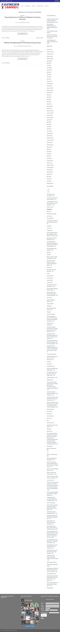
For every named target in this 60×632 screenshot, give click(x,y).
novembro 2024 (50, 54)
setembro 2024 (50, 58)
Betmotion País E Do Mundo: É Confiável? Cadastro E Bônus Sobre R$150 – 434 (52, 263)
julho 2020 (49, 122)
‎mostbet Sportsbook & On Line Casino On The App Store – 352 (52, 358)
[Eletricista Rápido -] (10, 6)
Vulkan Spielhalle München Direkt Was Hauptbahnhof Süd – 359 (52, 517)
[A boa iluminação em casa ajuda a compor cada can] (36, 622)
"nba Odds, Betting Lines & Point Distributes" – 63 (52, 198)
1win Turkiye (49, 216)
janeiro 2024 (49, 69)
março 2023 (49, 81)
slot (47, 452)
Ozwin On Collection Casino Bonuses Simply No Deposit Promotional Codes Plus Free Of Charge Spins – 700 (52, 404)
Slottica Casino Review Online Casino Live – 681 (52, 473)
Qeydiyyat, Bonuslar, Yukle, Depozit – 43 (52, 425)
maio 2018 (49, 181)
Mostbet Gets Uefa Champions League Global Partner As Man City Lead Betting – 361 (52, 336)
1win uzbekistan (50, 218)
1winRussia (49, 225)
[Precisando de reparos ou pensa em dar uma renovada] (23, 605)
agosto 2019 (49, 147)
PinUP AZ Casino (50, 422)
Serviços (34, 5)
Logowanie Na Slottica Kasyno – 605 (51, 309)
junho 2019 (49, 151)
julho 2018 (49, 176)
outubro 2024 (49, 56)
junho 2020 (49, 124)
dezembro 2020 (50, 110)
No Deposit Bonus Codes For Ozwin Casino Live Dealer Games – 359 (52, 374)
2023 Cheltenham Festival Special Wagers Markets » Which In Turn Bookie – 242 (52, 234)
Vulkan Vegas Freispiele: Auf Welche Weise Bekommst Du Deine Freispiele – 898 (52, 570)
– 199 (48, 189)
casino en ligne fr (50, 275)
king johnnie (49, 305)
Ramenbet (49, 428)
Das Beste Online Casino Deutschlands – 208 (52, 285)
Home (22, 5)
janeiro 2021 (49, 108)
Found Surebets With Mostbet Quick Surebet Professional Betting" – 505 (52, 294)
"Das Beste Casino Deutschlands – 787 (51, 195)
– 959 (48, 191)
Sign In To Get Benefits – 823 (52, 449)
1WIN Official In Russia (51, 213)
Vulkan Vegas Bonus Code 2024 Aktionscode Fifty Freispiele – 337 (52, 552)
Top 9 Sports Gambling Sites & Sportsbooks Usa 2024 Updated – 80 (52, 494)
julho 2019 (49, 149)
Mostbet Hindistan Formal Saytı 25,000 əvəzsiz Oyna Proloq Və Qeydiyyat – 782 (52, 342)
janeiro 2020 (49, 135)
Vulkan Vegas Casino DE (52, 562)
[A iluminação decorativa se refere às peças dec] (28, 609)
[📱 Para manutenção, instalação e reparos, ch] (32, 605)
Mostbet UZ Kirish (50, 366)
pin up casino (49, 413)
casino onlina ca (50, 278)
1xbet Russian (49, 230)
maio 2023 (49, 76)
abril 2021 (49, 101)
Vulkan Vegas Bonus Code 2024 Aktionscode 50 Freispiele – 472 (52, 546)
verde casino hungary (51, 502)
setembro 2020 (50, 117)
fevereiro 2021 (50, 106)
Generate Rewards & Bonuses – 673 (51, 300)
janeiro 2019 (49, 162)
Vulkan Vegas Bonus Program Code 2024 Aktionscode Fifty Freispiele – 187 (52, 558)
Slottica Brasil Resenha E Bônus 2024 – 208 (52, 459)
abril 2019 (49, 156)
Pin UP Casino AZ (50, 415)
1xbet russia (49, 228)
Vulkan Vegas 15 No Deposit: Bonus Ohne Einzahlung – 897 (51, 522)
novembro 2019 (50, 140)
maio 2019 (49, 153)
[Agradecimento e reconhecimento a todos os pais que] (23, 609)
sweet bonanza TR (50, 480)
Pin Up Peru (49, 418)
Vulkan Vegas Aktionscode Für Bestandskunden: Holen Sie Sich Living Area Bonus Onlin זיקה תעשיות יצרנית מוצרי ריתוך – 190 (52, 534)
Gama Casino (49, 297)
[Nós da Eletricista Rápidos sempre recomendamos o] (28, 605)
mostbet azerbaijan (51, 314)
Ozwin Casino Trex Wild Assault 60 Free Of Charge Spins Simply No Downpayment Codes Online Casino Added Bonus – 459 (52, 385)
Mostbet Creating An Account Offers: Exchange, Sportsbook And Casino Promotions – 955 (52, 329)
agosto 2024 (49, 60)
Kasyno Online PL (50, 303)
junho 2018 (49, 178)
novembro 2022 (50, 90)
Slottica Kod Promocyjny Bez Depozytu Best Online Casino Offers (52, 36)
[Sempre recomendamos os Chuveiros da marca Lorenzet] (28, 618)
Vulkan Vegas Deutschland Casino (52, 565)
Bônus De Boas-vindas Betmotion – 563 (51, 270)
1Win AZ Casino (50, 207)
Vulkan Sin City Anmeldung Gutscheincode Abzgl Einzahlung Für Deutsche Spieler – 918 (52, 507)
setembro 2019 (50, 144)
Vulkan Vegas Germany (51, 573)
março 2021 (49, 103)
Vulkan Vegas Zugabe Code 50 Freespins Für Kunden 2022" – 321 (52, 584)
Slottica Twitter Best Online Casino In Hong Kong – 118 (52, 477)
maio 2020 (49, 126)
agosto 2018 (49, 174)
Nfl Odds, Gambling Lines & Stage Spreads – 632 (52, 369)
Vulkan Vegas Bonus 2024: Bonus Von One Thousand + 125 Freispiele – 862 (52, 541)
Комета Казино (50, 587)
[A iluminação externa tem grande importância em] (23, 622)
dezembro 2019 (50, 137)
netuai (28, 22)
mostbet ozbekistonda (51, 354)
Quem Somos (27, 5)
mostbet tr (49, 361)
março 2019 (49, 158)
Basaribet (49, 254)
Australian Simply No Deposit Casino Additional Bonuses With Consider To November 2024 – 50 (52, 244)
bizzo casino (49, 267)
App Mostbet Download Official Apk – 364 (52, 238)
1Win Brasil (22, 15)
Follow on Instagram (30, 626)
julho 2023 (49, 72)
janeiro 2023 (49, 85)
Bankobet (49, 252)
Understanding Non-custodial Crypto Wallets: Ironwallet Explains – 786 (52, 499)
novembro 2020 (50, 112)
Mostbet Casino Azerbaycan (50, 324)
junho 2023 (49, 74)
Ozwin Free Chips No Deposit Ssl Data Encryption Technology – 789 (52, 393)
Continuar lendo (22, 33)
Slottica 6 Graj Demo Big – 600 (52, 455)
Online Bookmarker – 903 (52, 377)
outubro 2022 (49, 92)
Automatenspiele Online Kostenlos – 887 (51, 249)
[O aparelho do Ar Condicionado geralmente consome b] (36, 614)
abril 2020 (49, 128)
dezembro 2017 (50, 183)
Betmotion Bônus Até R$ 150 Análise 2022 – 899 (52, 257)
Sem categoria (50, 446)
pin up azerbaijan (50, 409)
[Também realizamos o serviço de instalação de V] (28, 614)
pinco (48, 420)
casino (48, 273)
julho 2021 (49, 94)
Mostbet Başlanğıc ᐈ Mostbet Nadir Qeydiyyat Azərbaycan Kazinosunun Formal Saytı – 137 (52, 319)
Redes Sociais (40, 5)
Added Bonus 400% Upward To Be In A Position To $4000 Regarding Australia (52, 20)
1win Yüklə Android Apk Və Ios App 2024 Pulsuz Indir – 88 (52, 222)
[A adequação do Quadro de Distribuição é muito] (32, 618)
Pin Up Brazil (49, 411)
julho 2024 (49, 63)
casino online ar (50, 280)
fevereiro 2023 (50, 83)
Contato (47, 5)
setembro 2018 (50, 171)
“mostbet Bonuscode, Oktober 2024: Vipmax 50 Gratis (52, 42)
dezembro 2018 (50, 165)
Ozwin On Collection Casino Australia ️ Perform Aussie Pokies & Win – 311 (52, 399)
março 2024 (49, 67)
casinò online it (50, 282)
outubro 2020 (49, 115)
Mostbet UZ (49, 363)
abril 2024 (49, 65)
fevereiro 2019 (50, 160)
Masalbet (49, 311)
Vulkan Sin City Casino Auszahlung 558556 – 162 (52, 512)
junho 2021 (49, 97)
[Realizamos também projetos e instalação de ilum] (36, 618)
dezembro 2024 (50, 51)
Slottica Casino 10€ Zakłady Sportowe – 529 (52, 469)
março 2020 (49, 131)
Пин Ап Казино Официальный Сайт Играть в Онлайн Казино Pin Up (52, 26)
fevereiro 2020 (50, 133)
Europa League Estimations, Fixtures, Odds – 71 (52, 289)
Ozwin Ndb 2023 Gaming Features (52, 32)
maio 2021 (49, 99)
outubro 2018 (49, 169)
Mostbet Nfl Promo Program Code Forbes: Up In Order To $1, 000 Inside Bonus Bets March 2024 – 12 (52, 348)
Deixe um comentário (39, 37)
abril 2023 (49, 79)
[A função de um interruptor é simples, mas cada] (32, 609)
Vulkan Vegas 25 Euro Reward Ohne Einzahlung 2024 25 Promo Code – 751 (52, 528)
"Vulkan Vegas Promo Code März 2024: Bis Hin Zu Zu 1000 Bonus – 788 (52, 203)
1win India (49, 211)
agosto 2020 (49, 119)
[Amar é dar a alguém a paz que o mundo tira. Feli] (32, 622)
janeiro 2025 (49, 49)
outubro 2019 (49, 142)
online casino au (50, 379)
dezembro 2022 (50, 88)
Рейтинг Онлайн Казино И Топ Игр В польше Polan (22, 43)
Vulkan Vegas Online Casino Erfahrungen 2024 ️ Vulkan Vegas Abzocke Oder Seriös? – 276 (52, 578)
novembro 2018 (50, 167)
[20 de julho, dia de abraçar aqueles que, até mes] (23, 614)
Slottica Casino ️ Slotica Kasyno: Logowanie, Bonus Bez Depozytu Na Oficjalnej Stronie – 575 (52, 464)
